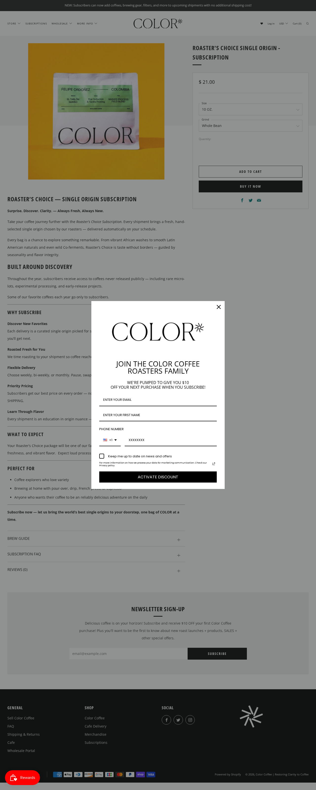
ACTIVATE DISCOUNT (158, 477)
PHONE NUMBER (111, 429)
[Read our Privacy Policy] (214, 464)
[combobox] (110, 440)
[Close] (219, 307)
